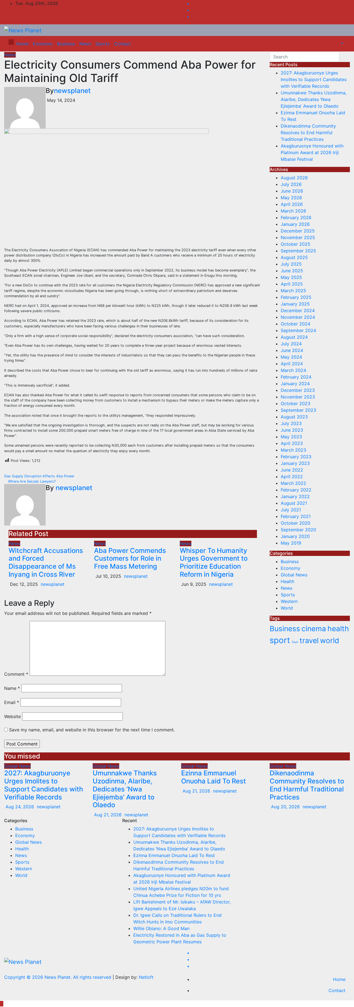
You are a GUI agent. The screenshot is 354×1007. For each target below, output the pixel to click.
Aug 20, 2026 (285, 806)
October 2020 (295, 523)
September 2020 (298, 529)
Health (287, 581)
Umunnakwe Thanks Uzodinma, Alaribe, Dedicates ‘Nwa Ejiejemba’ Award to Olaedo (314, 99)
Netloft (146, 977)
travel (309, 640)
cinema (313, 628)
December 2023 (298, 390)
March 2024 (293, 370)
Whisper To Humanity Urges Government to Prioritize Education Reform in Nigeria (214, 562)
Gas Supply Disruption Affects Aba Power (40, 476)
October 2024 (295, 324)
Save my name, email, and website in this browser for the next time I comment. (92, 729)
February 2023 (296, 456)
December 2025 (298, 231)
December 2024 (298, 310)
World (287, 608)
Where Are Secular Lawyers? (31, 481)
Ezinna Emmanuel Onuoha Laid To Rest (213, 777)
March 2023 (293, 450)
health (338, 628)
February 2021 (296, 516)
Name (12, 688)
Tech (294, 642)
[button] (339, 43)
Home (22, 43)
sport (280, 640)
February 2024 (296, 377)
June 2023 (292, 430)
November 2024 (298, 317)
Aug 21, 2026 (108, 814)
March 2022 (293, 483)
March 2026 (293, 211)
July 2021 (291, 509)
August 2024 (294, 337)
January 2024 (295, 383)
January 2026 (295, 224)
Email (11, 702)
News (85, 43)
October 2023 (295, 403)
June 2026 (292, 191)
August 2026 (294, 177)
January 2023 (295, 463)
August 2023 (294, 417)
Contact (122, 43)
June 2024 (292, 350)
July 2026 (291, 184)
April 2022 (292, 476)
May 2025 (291, 277)
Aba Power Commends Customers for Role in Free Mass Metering (130, 559)
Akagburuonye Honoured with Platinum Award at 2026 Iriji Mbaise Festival (312, 152)
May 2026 (291, 197)
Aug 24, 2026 (20, 806)
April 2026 (292, 204)
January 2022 (295, 496)
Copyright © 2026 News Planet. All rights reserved (58, 977)
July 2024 (291, 343)
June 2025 (292, 270)
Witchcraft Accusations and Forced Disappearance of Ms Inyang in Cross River (46, 562)
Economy (43, 43)
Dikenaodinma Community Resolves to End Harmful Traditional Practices (308, 132)
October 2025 (295, 244)
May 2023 (291, 436)
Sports (102, 43)
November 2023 (298, 397)
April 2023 (292, 443)
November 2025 (298, 237)
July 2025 (291, 264)
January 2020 (295, 536)
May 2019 (291, 543)
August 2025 (294, 257)
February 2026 (296, 217)
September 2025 (298, 250)
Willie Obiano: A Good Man (161, 928)
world (329, 640)
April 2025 (292, 284)
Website (12, 716)
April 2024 (292, 363)
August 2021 (294, 503)
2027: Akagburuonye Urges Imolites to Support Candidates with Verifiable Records (314, 79)
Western (289, 601)
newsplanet (72, 91)
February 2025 (296, 297)
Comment (16, 674)
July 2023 (291, 423)
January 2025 (295, 304)
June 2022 (292, 470)
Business (66, 43)
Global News (294, 575)
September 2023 (298, 410)
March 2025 (293, 290)
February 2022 (296, 490)
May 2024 (291, 357)
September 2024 (298, 330)
